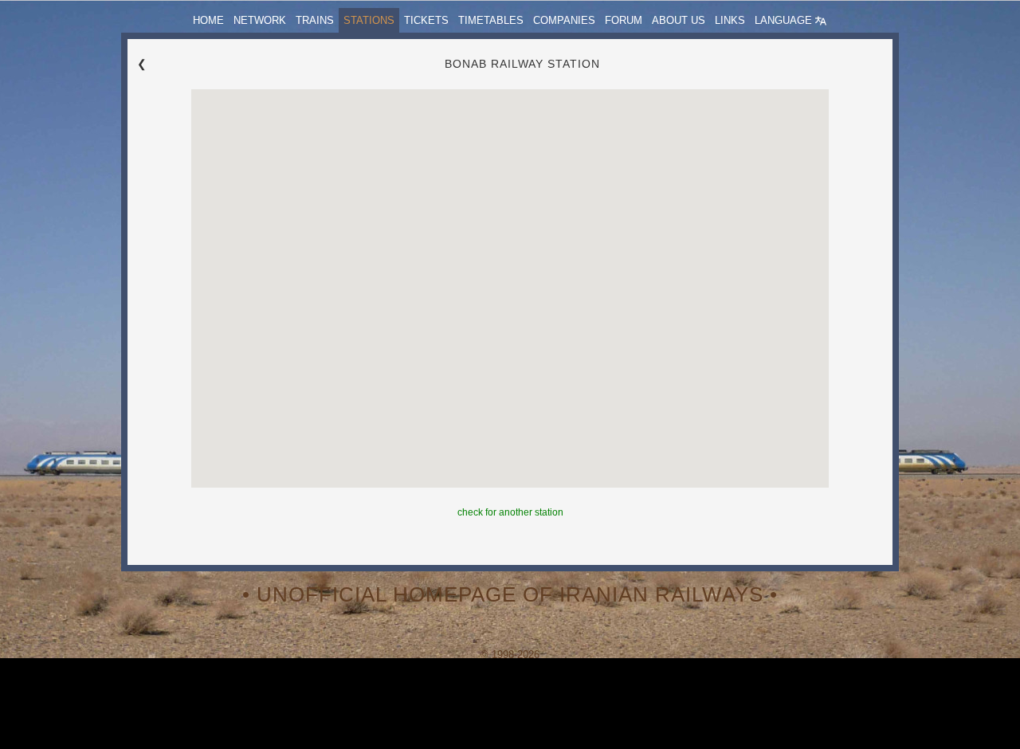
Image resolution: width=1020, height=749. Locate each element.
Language (785, 20)
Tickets (426, 20)
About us (678, 20)
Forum (623, 20)
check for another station (510, 512)
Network (259, 20)
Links (730, 20)
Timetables (491, 20)
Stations (368, 20)
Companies (564, 20)
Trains (315, 20)
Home (208, 20)
